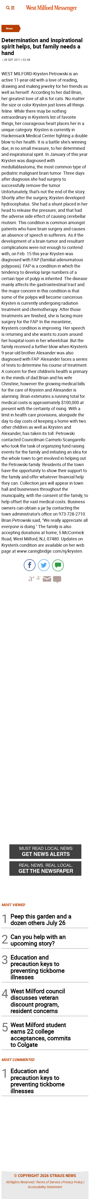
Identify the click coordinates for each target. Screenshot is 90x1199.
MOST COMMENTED (17, 1059)
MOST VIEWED (13, 904)
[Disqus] (45, 648)
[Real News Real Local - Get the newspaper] (49, 869)
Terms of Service (48, 1182)
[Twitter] (44, 565)
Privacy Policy (72, 1182)
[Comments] (58, 565)
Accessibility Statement (45, 1187)
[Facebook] (30, 565)
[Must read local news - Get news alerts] (49, 852)
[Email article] (46, 583)
